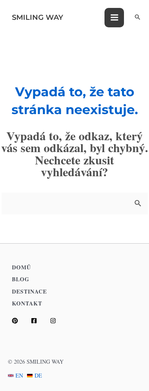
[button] (137, 17)
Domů (21, 267)
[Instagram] (53, 321)
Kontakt (27, 303)
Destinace (29, 291)
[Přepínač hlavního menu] (114, 17)
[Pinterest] (15, 321)
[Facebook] (34, 321)
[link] (15, 375)
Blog (20, 279)
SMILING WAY (37, 17)
